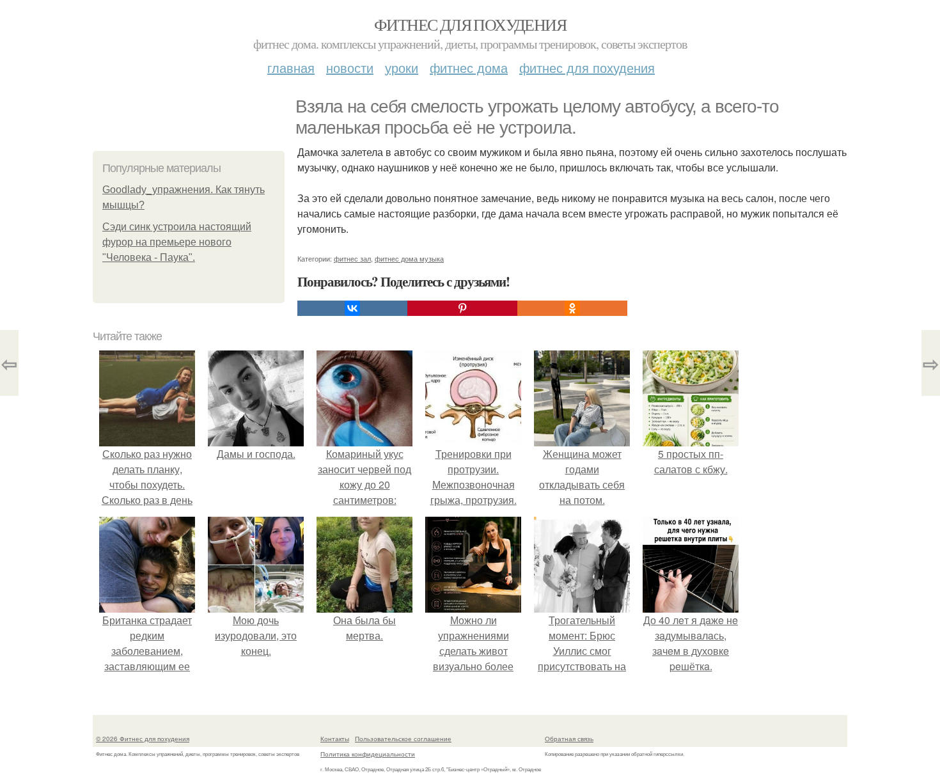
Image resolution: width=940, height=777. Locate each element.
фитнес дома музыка (409, 258)
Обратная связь (569, 738)
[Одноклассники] (572, 308)
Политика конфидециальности (367, 754)
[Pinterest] (462, 308)
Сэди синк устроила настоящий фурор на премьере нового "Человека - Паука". (176, 242)
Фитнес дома (469, 67)
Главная (291, 67)
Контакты (334, 738)
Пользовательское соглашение (403, 738)
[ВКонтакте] (352, 308)
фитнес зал (352, 258)
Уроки (401, 67)
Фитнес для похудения (470, 24)
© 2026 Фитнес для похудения (142, 738)
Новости (349, 67)
